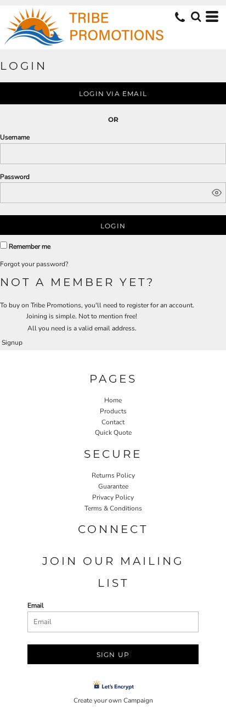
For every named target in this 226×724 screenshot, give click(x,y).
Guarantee (113, 486)
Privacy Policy (113, 497)
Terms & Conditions (113, 508)
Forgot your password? (34, 264)
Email (35, 605)
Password (15, 176)
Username (15, 137)
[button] (195, 16)
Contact (113, 422)
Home (113, 400)
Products (113, 411)
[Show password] (217, 193)
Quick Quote (113, 432)
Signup (12, 342)
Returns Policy (113, 475)
